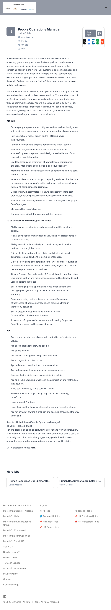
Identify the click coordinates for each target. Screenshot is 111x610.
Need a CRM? (10, 557)
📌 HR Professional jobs (87, 521)
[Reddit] (102, 41)
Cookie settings (11, 584)
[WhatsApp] (97, 41)
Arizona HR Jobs (83, 510)
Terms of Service (11, 562)
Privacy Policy (10, 573)
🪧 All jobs (45, 510)
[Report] (99, 33)
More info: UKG (11, 516)
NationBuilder (25, 33)
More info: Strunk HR (13, 541)
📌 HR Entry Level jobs (86, 516)
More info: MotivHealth (14, 530)
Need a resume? (11, 552)
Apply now (89, 33)
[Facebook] (89, 41)
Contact (7, 579)
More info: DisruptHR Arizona (18, 510)
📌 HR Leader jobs (49, 521)
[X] (84, 41)
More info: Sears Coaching (16, 535)
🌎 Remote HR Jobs (50, 516)
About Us (8, 546)
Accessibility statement (14, 568)
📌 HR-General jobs (49, 527)
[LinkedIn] (93, 41)
